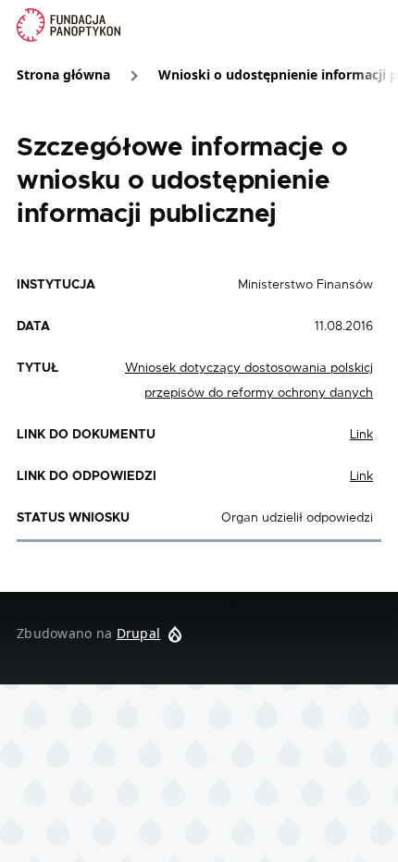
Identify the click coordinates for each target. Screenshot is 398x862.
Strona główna (63, 74)
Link (361, 434)
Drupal (139, 633)
